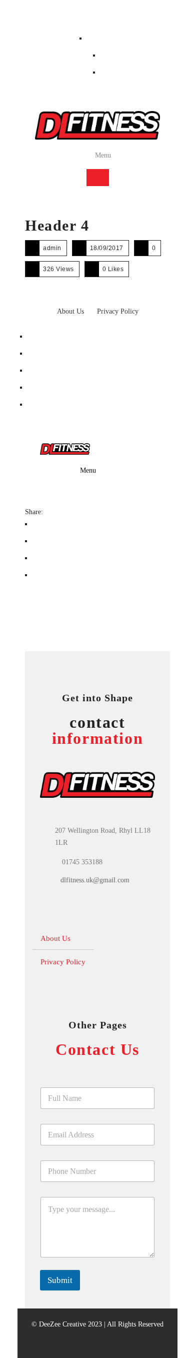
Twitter (40, 353)
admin (52, 248)
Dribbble (42, 404)
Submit (60, 1280)
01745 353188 (49, 16)
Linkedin (42, 387)
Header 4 (57, 225)
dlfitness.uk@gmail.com (95, 880)
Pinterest (42, 370)
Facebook (102, 38)
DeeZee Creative (62, 1324)
